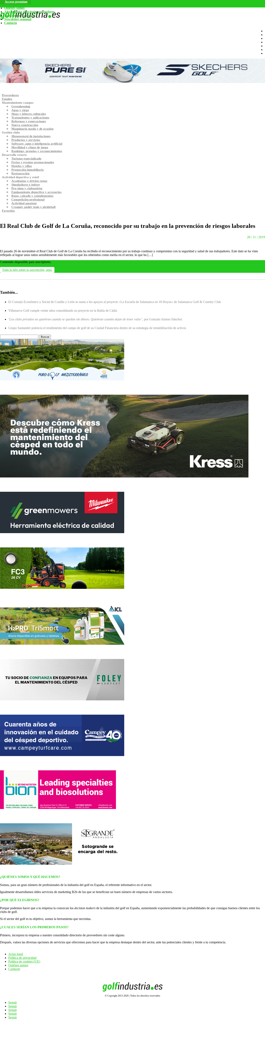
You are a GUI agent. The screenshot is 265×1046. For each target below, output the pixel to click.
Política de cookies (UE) (24, 961)
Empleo (7, 99)
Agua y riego (20, 110)
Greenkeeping (20, 106)
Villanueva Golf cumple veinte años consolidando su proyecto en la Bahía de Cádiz (62, 310)
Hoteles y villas (21, 166)
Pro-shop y (26, 188)
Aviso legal (15, 954)
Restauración (20, 173)
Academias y (29, 181)
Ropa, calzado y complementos (32, 195)
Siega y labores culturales (28, 113)
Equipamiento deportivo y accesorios (36, 192)
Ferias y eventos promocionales (32, 162)
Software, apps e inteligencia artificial (36, 143)
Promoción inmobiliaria (27, 169)
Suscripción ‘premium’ (20, 15)
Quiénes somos (14, 8)
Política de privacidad (22, 957)
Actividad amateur (24, 203)
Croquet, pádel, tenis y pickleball (33, 207)
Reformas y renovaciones (28, 121)
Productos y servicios (25, 140)
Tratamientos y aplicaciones (30, 117)
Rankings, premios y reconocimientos (36, 151)
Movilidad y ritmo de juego (29, 147)
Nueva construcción (24, 125)
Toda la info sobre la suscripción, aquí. (27, 270)
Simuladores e (25, 184)
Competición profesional (28, 199)
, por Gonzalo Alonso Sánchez (95, 319)
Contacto (10, 23)
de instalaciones (31, 136)
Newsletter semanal (17, 19)
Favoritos (8, 210)
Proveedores (10, 95)
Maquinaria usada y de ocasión (32, 128)
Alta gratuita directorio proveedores (29, 11)
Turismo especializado (26, 158)
